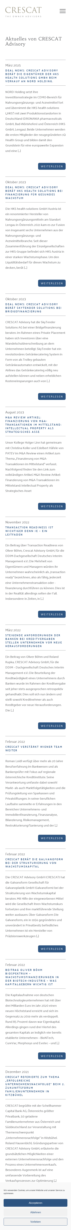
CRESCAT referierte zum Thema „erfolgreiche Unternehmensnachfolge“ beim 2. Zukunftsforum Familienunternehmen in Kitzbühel (35, 1085)
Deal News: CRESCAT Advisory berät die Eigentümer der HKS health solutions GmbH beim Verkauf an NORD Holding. (32, 76)
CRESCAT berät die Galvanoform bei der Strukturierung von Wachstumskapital (34, 863)
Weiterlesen (52, 166)
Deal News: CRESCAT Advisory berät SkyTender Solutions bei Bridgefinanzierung (33, 308)
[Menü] (61, 10)
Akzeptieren (35, 1202)
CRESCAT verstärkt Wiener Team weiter (34, 748)
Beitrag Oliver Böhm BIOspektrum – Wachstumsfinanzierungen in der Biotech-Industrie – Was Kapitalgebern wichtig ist (32, 977)
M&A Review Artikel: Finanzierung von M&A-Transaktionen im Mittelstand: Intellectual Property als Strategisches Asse (33, 424)
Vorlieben (35, 1221)
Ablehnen (35, 1212)
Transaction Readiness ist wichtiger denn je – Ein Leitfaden (29, 531)
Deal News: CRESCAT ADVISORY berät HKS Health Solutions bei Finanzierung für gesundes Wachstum (34, 192)
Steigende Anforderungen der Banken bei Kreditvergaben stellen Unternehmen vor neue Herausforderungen (33, 640)
